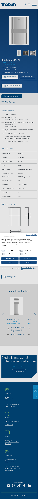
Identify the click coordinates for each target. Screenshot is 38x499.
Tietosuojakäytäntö (31, 235)
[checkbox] (3, 251)
